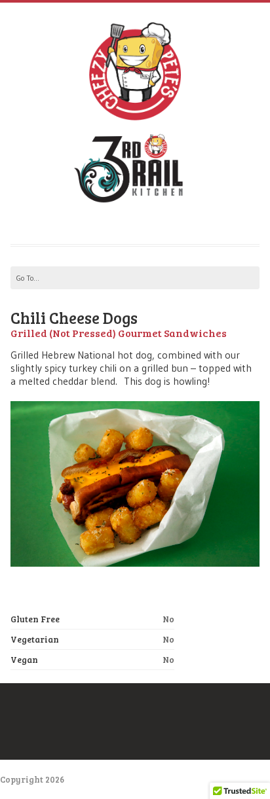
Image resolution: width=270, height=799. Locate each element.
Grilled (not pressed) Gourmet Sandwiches (118, 333)
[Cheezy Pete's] (134, 111)
